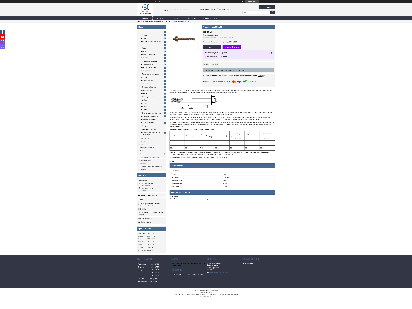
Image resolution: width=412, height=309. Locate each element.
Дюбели (144, 51)
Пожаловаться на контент (210, 294)
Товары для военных (149, 129)
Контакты (192, 18)
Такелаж (145, 93)
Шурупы (144, 103)
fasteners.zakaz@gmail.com (149, 195)
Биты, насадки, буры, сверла (151, 41)
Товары (160, 18)
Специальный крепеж (149, 87)
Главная (145, 18)
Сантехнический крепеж (150, 116)
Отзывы (142, 154)
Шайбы (144, 100)
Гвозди (144, 110)
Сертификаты (144, 163)
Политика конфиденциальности (150, 166)
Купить (211, 47)
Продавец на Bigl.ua (206, 292)
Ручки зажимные (147, 80)
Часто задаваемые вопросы (149, 157)
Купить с (228, 47)
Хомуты (144, 106)
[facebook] (170, 162)
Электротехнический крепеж (151, 113)
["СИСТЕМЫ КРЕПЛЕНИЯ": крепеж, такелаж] (145, 15)
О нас (176, 18)
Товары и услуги (146, 21)
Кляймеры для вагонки (149, 61)
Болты (144, 38)
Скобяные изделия (148, 123)
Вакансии (142, 169)
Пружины (145, 77)
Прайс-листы (144, 138)
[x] (173, 162)
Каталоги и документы (147, 147)
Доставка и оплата (209, 18)
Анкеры (156, 21)
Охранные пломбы (148, 90)
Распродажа (146, 126)
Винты (144, 45)
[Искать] (272, 12)
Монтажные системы (149, 67)
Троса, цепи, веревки (149, 97)
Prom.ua (215, 290)
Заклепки (145, 58)
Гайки (144, 48)
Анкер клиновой (165, 21)
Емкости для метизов (149, 119)
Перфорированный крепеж (150, 74)
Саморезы (145, 84)
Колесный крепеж (148, 64)
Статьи (141, 144)
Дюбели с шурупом (148, 54)
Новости (142, 141)
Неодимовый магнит (148, 71)
